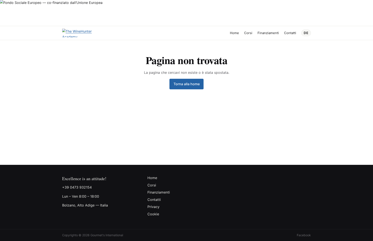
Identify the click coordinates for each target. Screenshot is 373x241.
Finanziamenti (268, 33)
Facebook (304, 235)
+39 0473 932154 (77, 187)
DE (306, 33)
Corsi (248, 33)
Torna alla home (187, 84)
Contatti (290, 33)
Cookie (153, 214)
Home (234, 33)
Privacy (153, 207)
